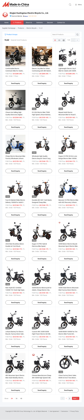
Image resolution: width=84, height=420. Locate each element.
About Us (29, 22)
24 (12, 398)
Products (18, 22)
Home (6, 22)
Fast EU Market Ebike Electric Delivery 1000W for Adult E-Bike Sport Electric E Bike (15, 202)
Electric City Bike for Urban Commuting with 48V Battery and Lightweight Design (42, 70)
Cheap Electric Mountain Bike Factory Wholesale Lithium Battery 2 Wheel (15, 158)
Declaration (64, 411)
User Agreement (54, 411)
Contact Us (61, 22)
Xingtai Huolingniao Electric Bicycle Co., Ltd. (29, 13)
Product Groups (11, 34)
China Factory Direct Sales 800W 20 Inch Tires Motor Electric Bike (67, 377)
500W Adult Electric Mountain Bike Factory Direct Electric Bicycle (69, 290)
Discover (50, 22)
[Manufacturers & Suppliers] (16, 4)
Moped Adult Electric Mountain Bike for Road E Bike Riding (67, 114)
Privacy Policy (74, 411)
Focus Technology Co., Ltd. (28, 411)
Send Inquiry (15, 83)
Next (74, 398)
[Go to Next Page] (77, 40)
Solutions (39, 22)
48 (21, 398)
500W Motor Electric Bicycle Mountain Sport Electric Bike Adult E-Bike (68, 246)
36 (16, 398)
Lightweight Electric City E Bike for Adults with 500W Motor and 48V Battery (67, 70)
